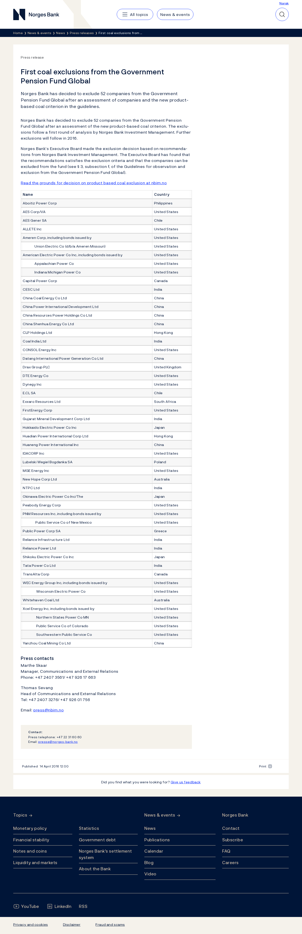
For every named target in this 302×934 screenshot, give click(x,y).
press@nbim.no (48, 710)
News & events (159, 815)
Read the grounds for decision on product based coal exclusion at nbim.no (94, 183)
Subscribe (232, 840)
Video (150, 874)
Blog (148, 862)
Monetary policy (30, 828)
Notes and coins (30, 851)
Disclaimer (72, 924)
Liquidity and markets (35, 862)
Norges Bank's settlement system (105, 854)
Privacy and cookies (30, 924)
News (150, 828)
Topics (20, 815)
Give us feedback (186, 782)
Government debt (97, 840)
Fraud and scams (110, 924)
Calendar (153, 851)
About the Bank (95, 869)
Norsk (284, 3)
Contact (231, 828)
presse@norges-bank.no (58, 741)
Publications (157, 840)
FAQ (226, 851)
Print (263, 766)
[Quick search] (282, 14)
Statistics (89, 828)
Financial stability (31, 840)
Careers (230, 862)
